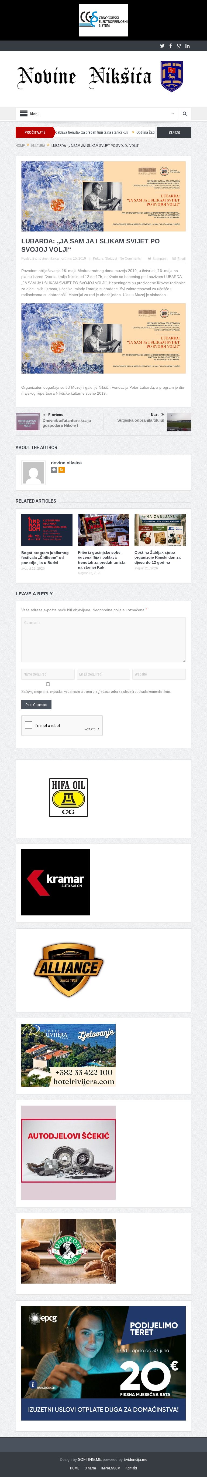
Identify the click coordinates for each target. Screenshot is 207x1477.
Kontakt (131, 1468)
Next (155, 414)
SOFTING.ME (90, 1459)
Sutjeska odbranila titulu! (140, 420)
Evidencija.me (135, 1459)
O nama (90, 1468)
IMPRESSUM (110, 1468)
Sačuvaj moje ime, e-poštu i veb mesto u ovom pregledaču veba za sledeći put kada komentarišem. (96, 691)
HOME (74, 1468)
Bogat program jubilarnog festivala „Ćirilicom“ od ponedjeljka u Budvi (45, 557)
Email (181, 259)
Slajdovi (111, 258)
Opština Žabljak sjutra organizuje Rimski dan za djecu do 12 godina (151, 132)
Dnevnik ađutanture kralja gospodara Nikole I (67, 423)
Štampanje (160, 259)
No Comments (130, 258)
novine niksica (48, 258)
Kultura (98, 258)
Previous (55, 414)
